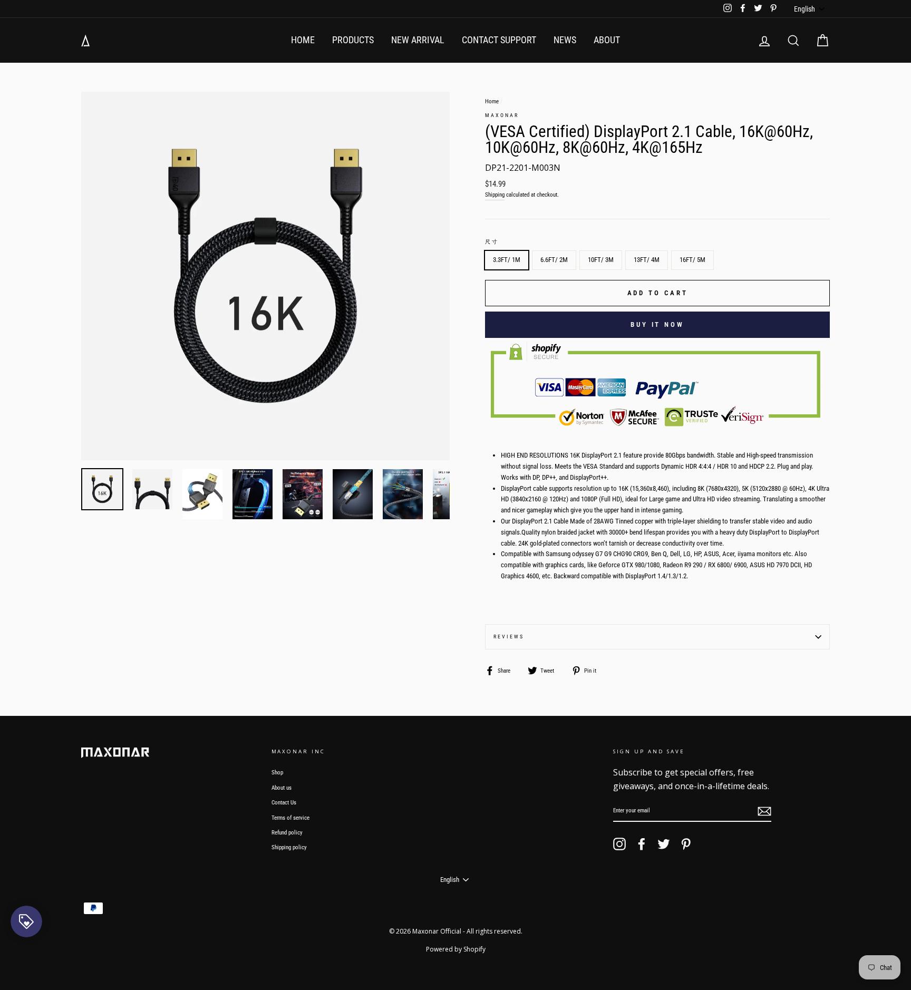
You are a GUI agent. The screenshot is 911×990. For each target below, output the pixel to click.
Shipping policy (289, 847)
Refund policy (287, 832)
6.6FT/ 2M (554, 260)
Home (492, 101)
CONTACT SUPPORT (499, 39)
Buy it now (657, 324)
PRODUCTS (353, 39)
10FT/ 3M (601, 260)
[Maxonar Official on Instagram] (619, 844)
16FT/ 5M (692, 260)
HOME (303, 39)
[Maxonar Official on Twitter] (663, 844)
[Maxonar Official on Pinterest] (686, 844)
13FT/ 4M (647, 260)
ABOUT (607, 39)
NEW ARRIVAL (417, 39)
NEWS (565, 39)
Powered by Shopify (456, 949)
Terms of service (290, 817)
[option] (265, 276)
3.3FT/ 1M (506, 260)
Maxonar (501, 115)
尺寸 (492, 242)
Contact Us (284, 802)
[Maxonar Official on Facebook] (641, 844)
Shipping (495, 194)
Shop (277, 772)
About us (282, 787)
